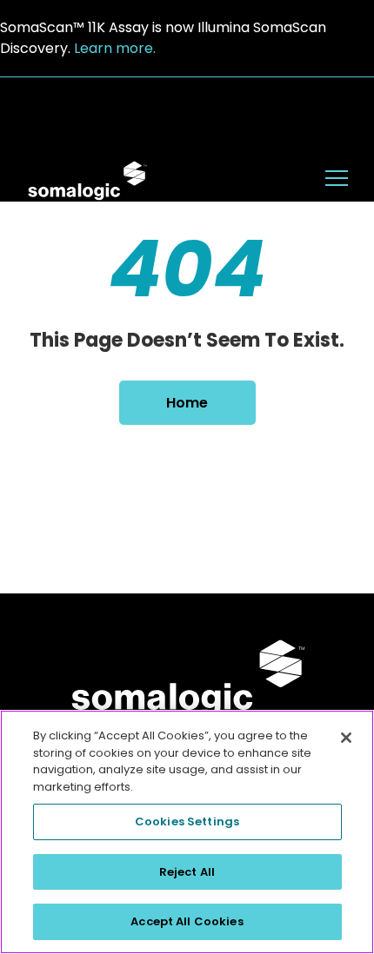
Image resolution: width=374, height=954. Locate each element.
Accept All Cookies (186, 921)
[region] (187, 832)
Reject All (187, 872)
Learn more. (115, 48)
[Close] (346, 738)
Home (187, 403)
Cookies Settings (187, 821)
